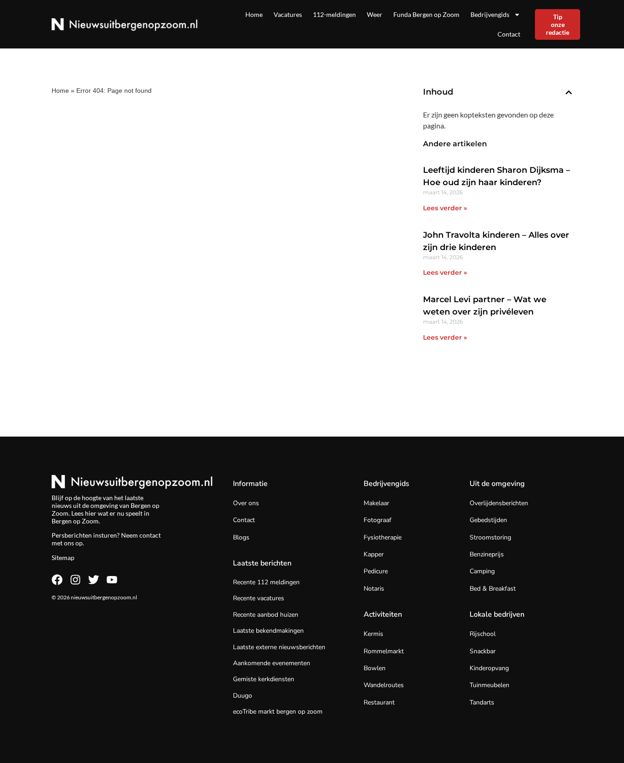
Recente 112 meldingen (266, 582)
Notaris (374, 588)
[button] (568, 92)
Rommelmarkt (384, 651)
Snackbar (483, 651)
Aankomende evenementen (271, 663)
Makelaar (376, 503)
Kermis (373, 634)
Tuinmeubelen (489, 685)
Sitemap (63, 557)
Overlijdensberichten (499, 503)
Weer (374, 14)
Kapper (374, 554)
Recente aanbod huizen (265, 614)
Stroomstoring (490, 537)
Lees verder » (445, 208)
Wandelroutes (384, 685)
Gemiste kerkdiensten (263, 679)
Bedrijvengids (490, 14)
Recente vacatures (258, 598)
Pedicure (376, 571)
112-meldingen (334, 14)
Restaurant (379, 702)
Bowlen (375, 668)
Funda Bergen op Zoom (426, 14)
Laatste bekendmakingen (268, 630)
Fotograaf (377, 520)
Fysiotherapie (383, 537)
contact (150, 535)
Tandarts (482, 702)
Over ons (246, 503)
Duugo (242, 695)
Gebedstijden (488, 520)
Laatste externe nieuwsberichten (279, 647)
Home (254, 14)
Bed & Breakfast (493, 588)
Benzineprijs (487, 554)
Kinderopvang (489, 668)
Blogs (241, 537)
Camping (482, 571)
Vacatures (288, 14)
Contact (508, 34)
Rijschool (483, 634)
